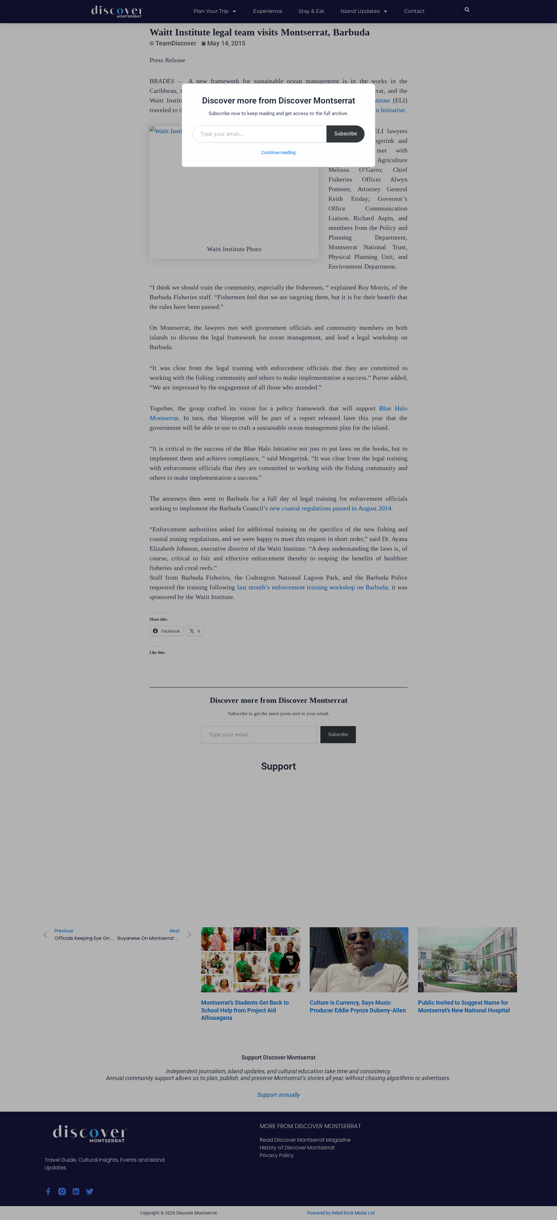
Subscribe (345, 134)
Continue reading (278, 152)
